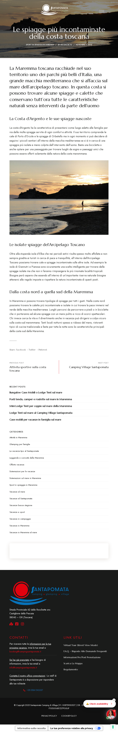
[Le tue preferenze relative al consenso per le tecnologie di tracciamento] (113, 727)
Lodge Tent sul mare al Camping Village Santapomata (40, 412)
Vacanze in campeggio (20, 518)
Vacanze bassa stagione (20, 505)
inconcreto (66, 44)
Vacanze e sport (17, 512)
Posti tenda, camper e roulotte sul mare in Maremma (40, 399)
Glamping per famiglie (19, 444)
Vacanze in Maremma (19, 525)
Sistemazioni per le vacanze (22, 471)
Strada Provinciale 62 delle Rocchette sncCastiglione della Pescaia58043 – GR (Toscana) (29, 613)
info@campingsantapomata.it (23, 667)
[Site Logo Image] (54, 9)
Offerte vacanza (16, 464)
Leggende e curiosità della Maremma (26, 457)
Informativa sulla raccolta (31, 728)
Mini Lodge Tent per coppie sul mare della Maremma (40, 406)
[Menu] (101, 11)
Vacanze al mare (17, 491)
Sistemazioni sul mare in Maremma (25, 478)
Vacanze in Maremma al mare (23, 532)
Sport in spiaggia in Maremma (40, 44)
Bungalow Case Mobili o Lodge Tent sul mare (35, 392)
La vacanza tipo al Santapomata (24, 451)
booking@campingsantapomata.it (25, 651)
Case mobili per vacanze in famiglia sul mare (35, 419)
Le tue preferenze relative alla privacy (71, 728)
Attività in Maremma (18, 437)
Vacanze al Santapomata (20, 498)
